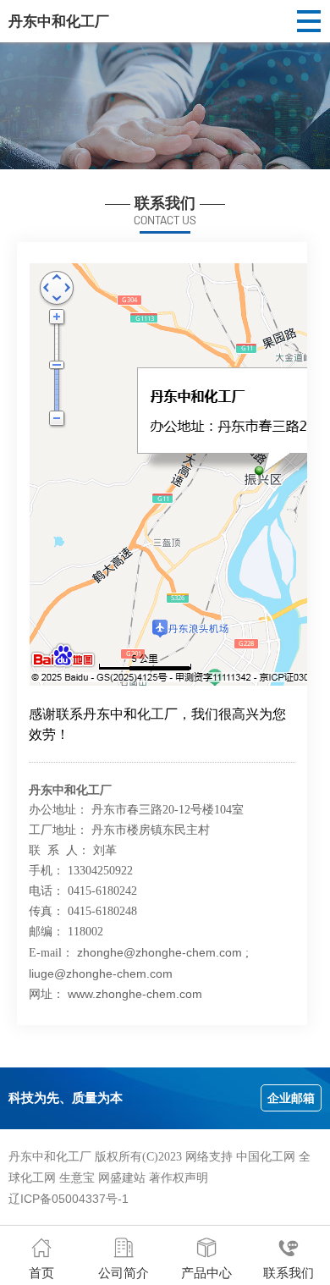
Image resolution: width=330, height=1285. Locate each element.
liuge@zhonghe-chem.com (101, 973)
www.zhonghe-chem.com (135, 994)
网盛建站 (122, 1177)
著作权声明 (178, 1177)
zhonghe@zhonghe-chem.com (159, 952)
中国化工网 (265, 1156)
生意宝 (77, 1177)
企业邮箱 (291, 1098)
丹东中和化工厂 (58, 21)
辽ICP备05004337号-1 (68, 1198)
